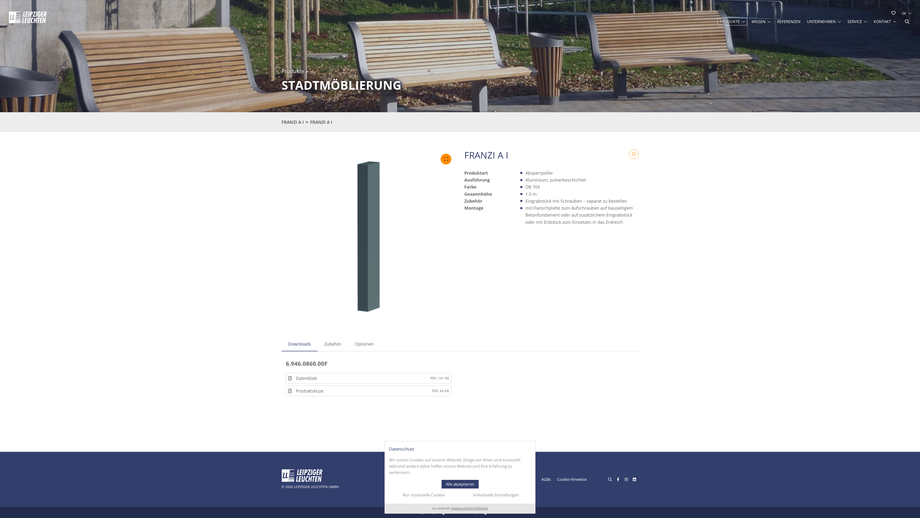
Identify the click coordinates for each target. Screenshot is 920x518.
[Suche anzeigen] (907, 21)
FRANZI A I (293, 122)
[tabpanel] (460, 378)
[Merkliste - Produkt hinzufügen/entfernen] (633, 154)
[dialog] (460, 477)
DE (904, 13)
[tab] (300, 344)
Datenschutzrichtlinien (469, 508)
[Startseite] (28, 17)
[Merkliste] (893, 13)
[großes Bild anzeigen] (369, 236)
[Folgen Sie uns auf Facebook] (618, 479)
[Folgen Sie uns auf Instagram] (626, 479)
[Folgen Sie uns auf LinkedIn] (634, 479)
